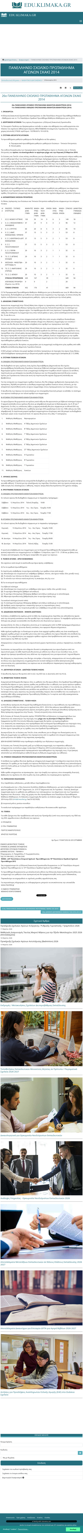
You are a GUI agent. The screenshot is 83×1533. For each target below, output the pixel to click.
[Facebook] (60, 87)
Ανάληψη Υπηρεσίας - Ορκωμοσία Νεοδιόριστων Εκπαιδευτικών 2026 (35, 1198)
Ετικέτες (40, 1518)
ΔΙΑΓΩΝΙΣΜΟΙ (7, 899)
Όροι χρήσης (20, 1518)
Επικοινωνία (10, 1518)
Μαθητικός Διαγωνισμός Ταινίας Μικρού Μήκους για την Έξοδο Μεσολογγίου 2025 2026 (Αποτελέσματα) (41, 933)
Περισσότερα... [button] (23, 1529)
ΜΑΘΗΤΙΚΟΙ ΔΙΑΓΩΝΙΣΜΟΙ (32, 80)
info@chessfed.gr (19, 799)
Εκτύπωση (78, 88)
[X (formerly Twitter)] (70, 87)
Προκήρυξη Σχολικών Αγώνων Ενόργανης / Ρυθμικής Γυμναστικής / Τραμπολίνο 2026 (40, 925)
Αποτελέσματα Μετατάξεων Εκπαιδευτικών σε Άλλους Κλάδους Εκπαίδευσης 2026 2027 (41, 1263)
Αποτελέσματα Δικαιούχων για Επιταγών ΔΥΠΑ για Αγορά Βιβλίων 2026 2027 (38, 1328)
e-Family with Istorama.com (41, 1521)
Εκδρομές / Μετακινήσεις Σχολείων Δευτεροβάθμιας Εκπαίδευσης (33, 1005)
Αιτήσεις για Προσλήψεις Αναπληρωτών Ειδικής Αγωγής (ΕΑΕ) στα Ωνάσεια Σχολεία (37, 1393)
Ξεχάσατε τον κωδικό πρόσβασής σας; (17, 1469)
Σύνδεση (41, 1463)
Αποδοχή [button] (73, 1529)
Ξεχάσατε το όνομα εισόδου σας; (15, 1473)
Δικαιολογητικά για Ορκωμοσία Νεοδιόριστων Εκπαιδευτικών (31, 1135)
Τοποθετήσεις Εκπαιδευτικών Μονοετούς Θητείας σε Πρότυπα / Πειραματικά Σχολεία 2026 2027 (39, 1070)
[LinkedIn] (65, 87)
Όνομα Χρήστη (6, 1442)
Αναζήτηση (31, 1518)
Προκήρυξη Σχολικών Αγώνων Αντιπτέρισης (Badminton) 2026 (29, 941)
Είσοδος (47, 1518)
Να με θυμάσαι (8, 1458)
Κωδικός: (4, 1450)
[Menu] (80, 21)
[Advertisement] (41, 38)
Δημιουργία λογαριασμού (12, 1477)
